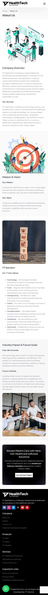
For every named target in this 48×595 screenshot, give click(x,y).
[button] (5, 588)
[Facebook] (4, 507)
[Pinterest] (27, 507)
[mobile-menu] (44, 4)
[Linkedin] (13, 507)
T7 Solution (29, 592)
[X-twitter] (18, 507)
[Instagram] (9, 507)
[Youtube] (22, 507)
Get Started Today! (24, 475)
